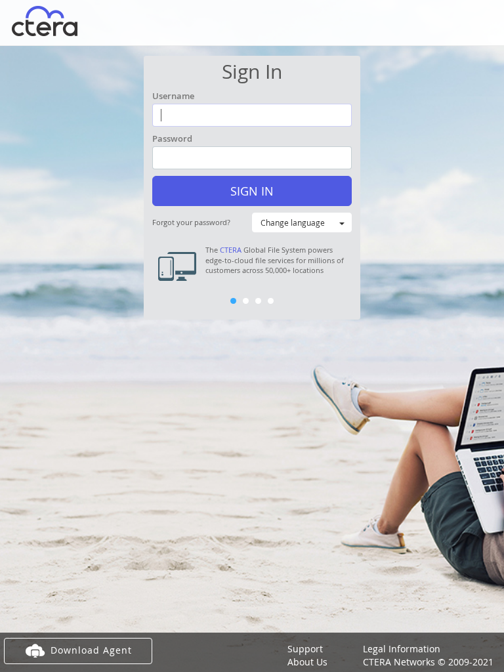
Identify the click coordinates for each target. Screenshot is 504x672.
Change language (293, 222)
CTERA (231, 250)
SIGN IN (252, 191)
